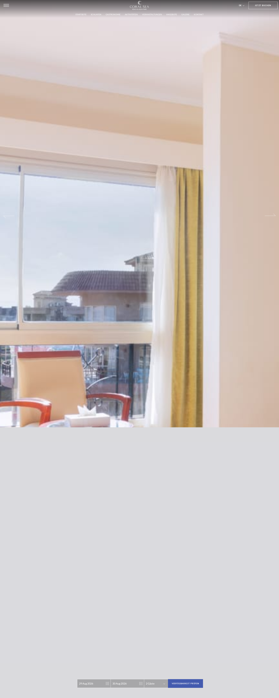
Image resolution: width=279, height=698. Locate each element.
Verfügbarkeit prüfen (185, 683)
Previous (9, 351)
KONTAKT (199, 14)
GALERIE (185, 14)
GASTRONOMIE (113, 14)
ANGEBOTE (171, 14)
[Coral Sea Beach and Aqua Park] (139, 5)
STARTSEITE (80, 14)
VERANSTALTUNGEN (152, 14)
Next (270, 351)
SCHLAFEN (96, 14)
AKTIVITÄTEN (131, 14)
